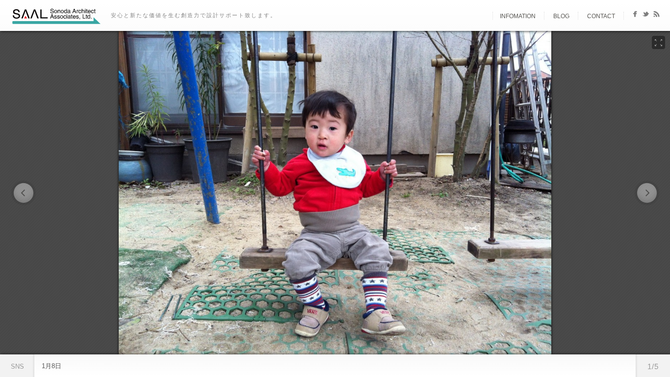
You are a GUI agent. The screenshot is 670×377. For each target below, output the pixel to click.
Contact (601, 16)
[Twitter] (646, 16)
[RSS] (656, 16)
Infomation (518, 16)
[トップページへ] (484, 16)
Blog (561, 16)
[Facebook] (635, 16)
